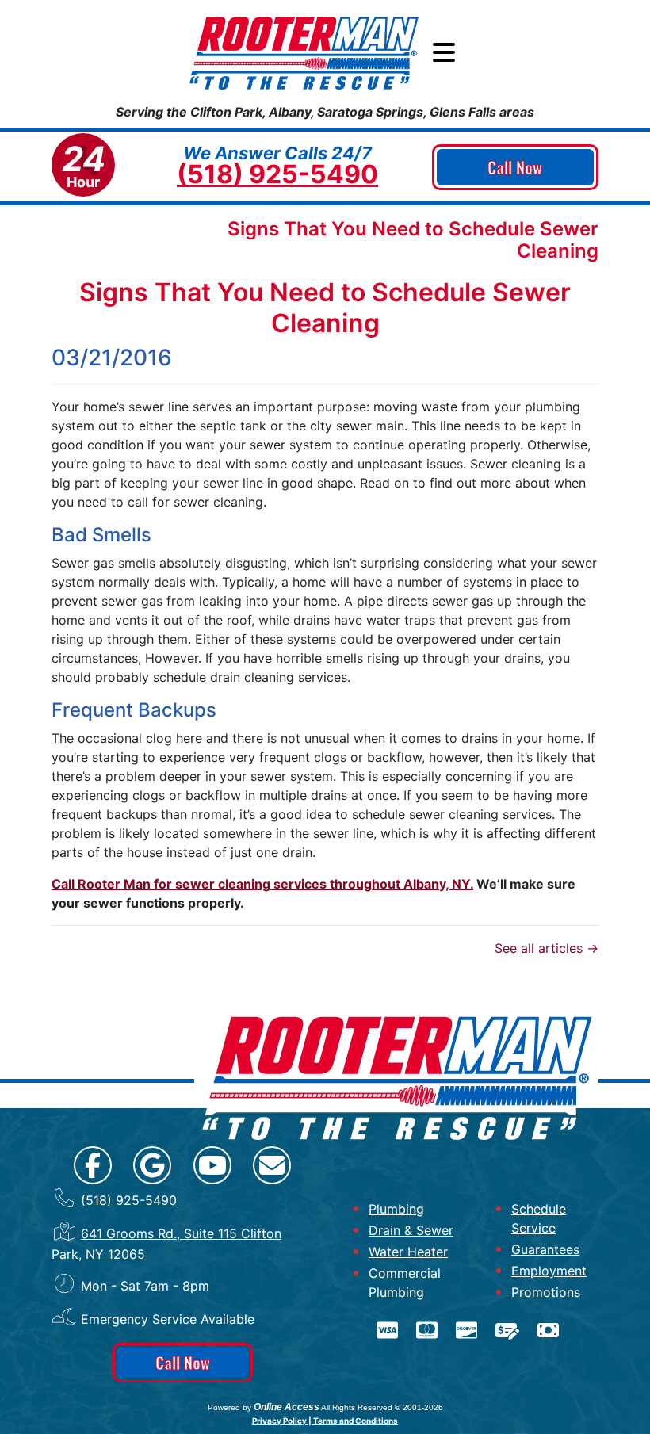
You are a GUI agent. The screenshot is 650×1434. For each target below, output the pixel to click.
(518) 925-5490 (277, 174)
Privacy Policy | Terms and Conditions (325, 1420)
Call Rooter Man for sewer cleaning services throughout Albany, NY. (262, 884)
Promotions (545, 1292)
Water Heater (408, 1252)
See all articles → (546, 948)
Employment (549, 1271)
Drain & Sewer (411, 1230)
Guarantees (545, 1249)
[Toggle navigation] (443, 53)
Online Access (286, 1407)
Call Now (515, 167)
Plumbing (396, 1209)
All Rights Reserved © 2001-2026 (382, 1407)
